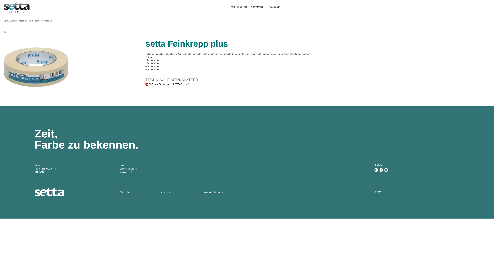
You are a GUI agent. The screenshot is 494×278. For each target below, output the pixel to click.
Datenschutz (125, 192)
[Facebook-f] (381, 170)
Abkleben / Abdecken (18, 21)
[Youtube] (386, 170)
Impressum (166, 192)
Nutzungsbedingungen (212, 192)
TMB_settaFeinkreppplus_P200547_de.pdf (168, 84)
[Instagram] (376, 170)
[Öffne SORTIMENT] (265, 7)
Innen (31, 21)
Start (6, 21)
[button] (5, 32)
